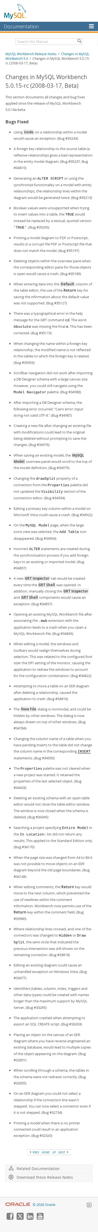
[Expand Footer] (89, 1205)
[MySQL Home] (15, 11)
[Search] (79, 42)
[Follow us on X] (20, 1218)
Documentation (21, 26)
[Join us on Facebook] (9, 1218)
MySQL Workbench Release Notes (31, 54)
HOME (46, 1152)
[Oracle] (17, 1204)
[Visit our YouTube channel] (40, 1218)
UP (54, 1152)
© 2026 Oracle (44, 1204)
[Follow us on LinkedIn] (30, 1218)
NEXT (62, 1152)
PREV (35, 1152)
